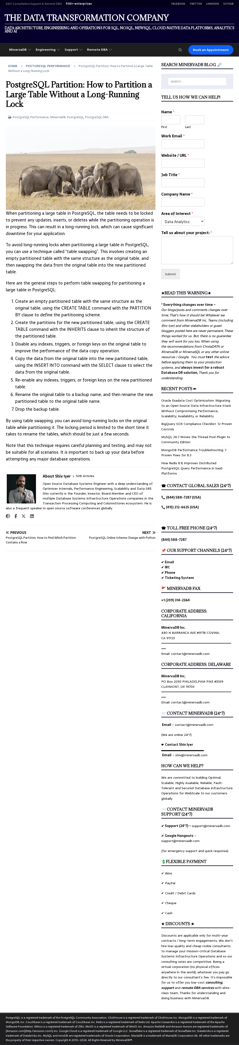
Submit (170, 274)
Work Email (173, 136)
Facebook (178, 4)
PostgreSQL (75, 117)
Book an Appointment (211, 49)
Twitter (196, 4)
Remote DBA (97, 49)
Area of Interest (177, 213)
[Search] (180, 49)
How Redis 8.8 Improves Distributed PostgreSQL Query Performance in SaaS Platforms (192, 468)
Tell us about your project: (186, 232)
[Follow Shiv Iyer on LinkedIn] (30, 516)
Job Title (170, 174)
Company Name (177, 194)
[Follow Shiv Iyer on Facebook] (14, 516)
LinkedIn (212, 4)
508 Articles (85, 476)
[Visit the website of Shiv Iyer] (8, 516)
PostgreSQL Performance (31, 117)
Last (188, 127)
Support (71, 49)
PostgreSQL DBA (97, 117)
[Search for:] (197, 82)
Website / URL (175, 155)
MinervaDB (18, 49)
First (164, 127)
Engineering (46, 49)
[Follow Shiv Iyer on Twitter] (22, 516)
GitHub (228, 4)
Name (167, 112)
